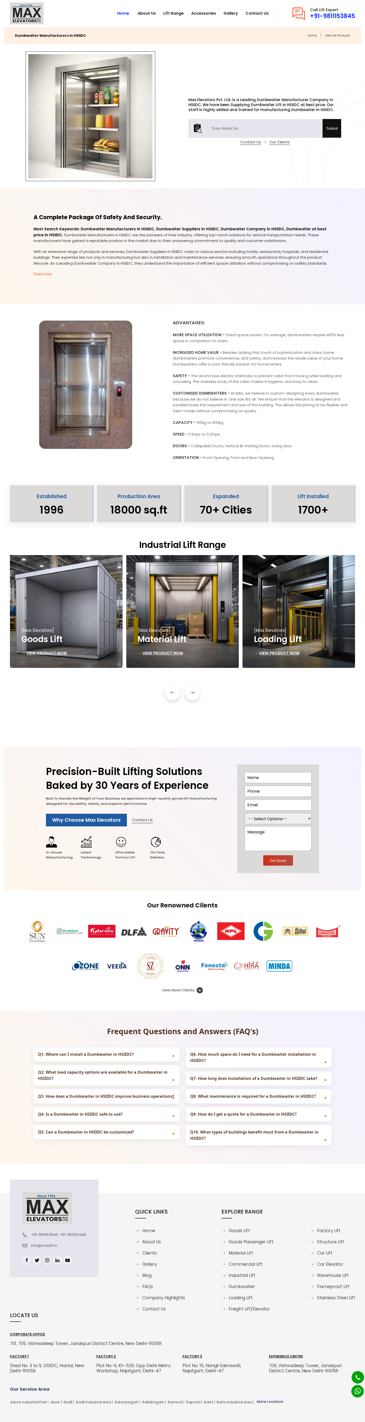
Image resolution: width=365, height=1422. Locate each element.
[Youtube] (67, 1260)
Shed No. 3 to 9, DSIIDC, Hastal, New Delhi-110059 (47, 1368)
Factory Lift (328, 1230)
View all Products (337, 35)
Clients (149, 1253)
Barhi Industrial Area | (236, 1402)
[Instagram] (47, 1260)
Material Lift (241, 1253)
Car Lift (324, 1253)
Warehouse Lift (333, 1275)
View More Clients (178, 990)
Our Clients (279, 142)
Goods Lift (239, 1230)
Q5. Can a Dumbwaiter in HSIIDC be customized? (86, 1132)
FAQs (147, 1286)
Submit (332, 128)
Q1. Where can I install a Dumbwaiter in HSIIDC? (86, 1054)
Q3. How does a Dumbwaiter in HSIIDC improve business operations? (106, 1096)
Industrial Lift (242, 1275)
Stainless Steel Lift (336, 1298)
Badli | (69, 1402)
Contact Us (250, 142)
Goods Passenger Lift (251, 1242)
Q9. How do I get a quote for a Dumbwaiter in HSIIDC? (243, 1114)
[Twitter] (37, 1260)
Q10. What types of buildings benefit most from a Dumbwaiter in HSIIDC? (254, 1135)
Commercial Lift (245, 1264)
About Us (151, 1242)
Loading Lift (241, 1298)
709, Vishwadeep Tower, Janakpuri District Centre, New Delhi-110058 (305, 1368)
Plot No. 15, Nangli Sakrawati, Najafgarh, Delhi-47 (211, 1368)
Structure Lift (330, 1242)
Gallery (149, 1264)
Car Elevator (330, 1264)
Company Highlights (163, 1298)
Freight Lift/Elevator (249, 1309)
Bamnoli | (176, 1402)
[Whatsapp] (354, 1388)
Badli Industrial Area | (95, 1402)
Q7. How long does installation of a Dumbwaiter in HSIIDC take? (253, 1078)
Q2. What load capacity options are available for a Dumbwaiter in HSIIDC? (103, 1075)
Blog (146, 1275)
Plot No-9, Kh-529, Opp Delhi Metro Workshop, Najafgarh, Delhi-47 (133, 1368)
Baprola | (194, 1402)
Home (312, 35)
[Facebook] (26, 1260)
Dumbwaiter (242, 1286)
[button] (172, 692)
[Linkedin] (57, 1260)
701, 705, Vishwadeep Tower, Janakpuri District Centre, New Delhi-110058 (86, 1343)
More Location (270, 1401)
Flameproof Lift (333, 1286)
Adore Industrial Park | (29, 1402)
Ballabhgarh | (154, 1402)
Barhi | (210, 1402)
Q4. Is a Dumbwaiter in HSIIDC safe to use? (80, 1114)
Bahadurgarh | (128, 1402)
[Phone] (354, 1374)
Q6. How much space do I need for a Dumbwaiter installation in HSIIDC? (253, 1057)
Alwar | (56, 1402)
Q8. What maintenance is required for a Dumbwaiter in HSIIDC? (253, 1096)
